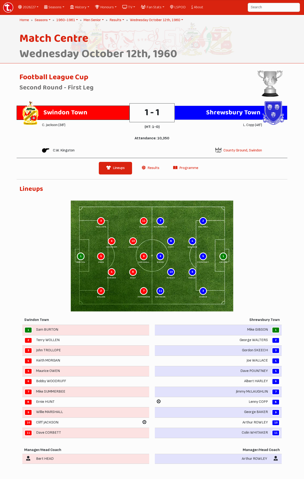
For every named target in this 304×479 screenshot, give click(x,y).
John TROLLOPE (48, 350)
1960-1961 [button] (65, 20)
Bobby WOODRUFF (51, 381)
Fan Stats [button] (154, 7)
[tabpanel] (152, 326)
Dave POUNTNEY (254, 371)
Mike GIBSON (257, 330)
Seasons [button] (55, 7)
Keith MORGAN (48, 360)
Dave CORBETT (48, 432)
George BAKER (256, 412)
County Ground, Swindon (242, 150)
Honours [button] (107, 7)
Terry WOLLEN (48, 340)
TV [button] (130, 7)
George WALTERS (254, 340)
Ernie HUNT (45, 401)
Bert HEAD (45, 458)
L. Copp (248, 125)
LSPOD (180, 7)
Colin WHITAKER (255, 432)
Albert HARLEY (256, 381)
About (198, 7)
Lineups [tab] (119, 168)
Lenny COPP (258, 401)
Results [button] (114, 20)
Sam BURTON (47, 330)
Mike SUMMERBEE (50, 391)
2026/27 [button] (29, 7)
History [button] (80, 7)
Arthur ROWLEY (255, 422)
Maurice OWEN (48, 371)
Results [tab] (153, 168)
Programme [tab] (188, 168)
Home (24, 20)
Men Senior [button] (92, 20)
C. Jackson (50, 125)
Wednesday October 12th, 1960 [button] (154, 20)
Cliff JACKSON (47, 422)
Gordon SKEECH (255, 350)
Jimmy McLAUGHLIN (252, 391)
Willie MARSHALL (49, 412)
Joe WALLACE (257, 360)
